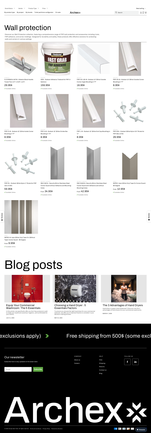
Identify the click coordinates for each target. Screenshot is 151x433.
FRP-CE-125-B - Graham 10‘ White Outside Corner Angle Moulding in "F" (91, 81)
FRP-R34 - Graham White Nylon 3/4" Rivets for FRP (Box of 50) (128, 132)
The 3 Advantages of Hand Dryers (123, 305)
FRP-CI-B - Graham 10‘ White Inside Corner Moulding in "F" (18, 132)
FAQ (100, 360)
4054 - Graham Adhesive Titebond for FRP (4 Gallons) (56, 81)
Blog (100, 373)
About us (77, 360)
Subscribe (38, 369)
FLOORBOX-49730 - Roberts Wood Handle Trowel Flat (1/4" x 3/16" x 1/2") (18, 81)
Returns (102, 366)
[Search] (116, 13)
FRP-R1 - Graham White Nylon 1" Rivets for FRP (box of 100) (20, 184)
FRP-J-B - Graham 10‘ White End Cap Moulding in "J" (93, 132)
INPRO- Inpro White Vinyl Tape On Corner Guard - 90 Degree (129, 184)
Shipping (102, 363)
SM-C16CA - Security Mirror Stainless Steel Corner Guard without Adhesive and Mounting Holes (56, 185)
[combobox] (126, 12)
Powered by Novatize (56, 428)
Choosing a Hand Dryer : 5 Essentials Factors (70, 306)
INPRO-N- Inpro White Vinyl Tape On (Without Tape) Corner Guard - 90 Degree (19, 239)
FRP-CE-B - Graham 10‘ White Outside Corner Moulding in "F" (128, 81)
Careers (77, 363)
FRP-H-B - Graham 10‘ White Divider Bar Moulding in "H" (54, 132)
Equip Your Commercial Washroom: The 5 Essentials (23, 306)
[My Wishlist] (143, 13)
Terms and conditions (35, 428)
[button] (9, 12)
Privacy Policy (46, 428)
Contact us (102, 370)
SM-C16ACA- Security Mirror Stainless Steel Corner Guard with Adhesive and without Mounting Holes (92, 185)
